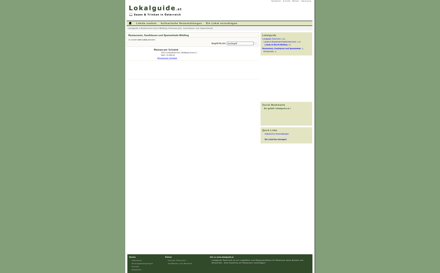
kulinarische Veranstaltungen (181, 23)
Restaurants (268, 51)
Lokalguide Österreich (271, 39)
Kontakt (286, 1)
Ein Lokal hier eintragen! (276, 139)
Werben (295, 1)
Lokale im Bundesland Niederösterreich (279, 42)
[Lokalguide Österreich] (155, 15)
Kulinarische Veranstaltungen (277, 134)
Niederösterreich (149, 28)
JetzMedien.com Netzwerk (180, 263)
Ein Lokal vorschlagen (221, 23)
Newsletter (276, 1)
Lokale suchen (146, 23)
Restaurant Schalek (166, 49)
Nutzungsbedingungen (142, 263)
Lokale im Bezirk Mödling (276, 45)
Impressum (306, 1)
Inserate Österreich (177, 260)
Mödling (163, 28)
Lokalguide (133, 28)
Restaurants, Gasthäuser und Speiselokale (191, 28)
